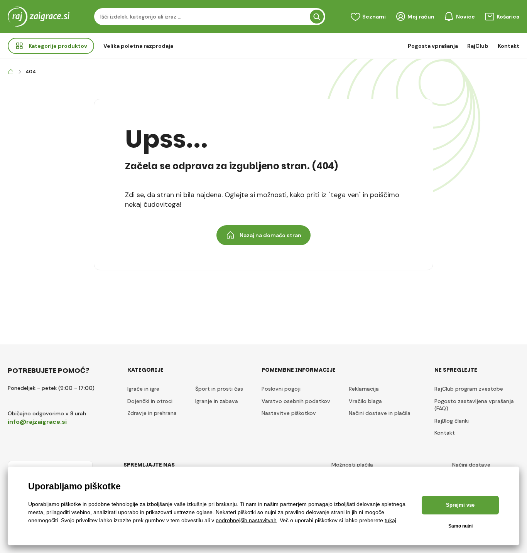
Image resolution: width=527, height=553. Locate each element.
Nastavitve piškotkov (289, 413)
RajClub (477, 45)
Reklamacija (364, 388)
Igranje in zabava (216, 401)
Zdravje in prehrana (152, 413)
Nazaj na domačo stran (270, 235)
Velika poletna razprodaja (138, 45)
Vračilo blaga (365, 401)
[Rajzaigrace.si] (11, 72)
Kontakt (508, 45)
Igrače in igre (143, 388)
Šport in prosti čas (219, 388)
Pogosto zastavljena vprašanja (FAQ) (474, 405)
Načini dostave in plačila (379, 413)
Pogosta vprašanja (433, 45)
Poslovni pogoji (281, 388)
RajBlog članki (451, 420)
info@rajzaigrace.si (37, 422)
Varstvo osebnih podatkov (296, 401)
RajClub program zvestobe (468, 388)
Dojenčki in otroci (149, 401)
